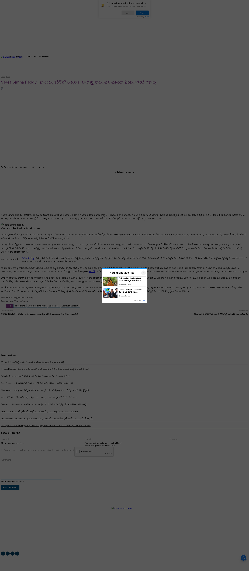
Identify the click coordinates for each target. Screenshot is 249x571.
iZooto (144, 300)
